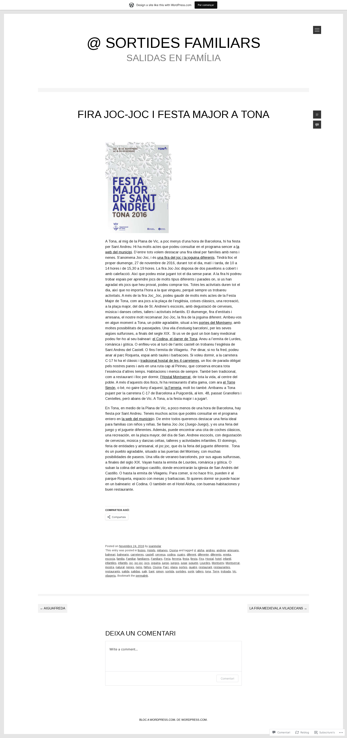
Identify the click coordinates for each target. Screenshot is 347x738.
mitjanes (162, 550)
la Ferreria (173, 388)
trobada (226, 571)
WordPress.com (194, 719)
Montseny (218, 563)
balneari (110, 554)
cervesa (160, 554)
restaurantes (222, 567)
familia (121, 558)
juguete (193, 563)
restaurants (112, 571)
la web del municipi (137, 419)
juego (165, 563)
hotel (218, 558)
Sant (151, 571)
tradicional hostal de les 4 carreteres (169, 361)
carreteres (137, 554)
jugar (184, 563)
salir (144, 571)
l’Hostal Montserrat (175, 377)
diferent (191, 554)
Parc (166, 567)
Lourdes (205, 563)
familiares (143, 558)
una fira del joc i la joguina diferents (185, 258)
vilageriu (110, 575)
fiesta (194, 558)
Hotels (151, 550)
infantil (227, 558)
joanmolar (155, 546)
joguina (155, 563)
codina (171, 554)
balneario (123, 554)
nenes (130, 567)
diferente (203, 554)
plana (174, 567)
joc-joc (139, 563)
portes (183, 567)
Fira (201, 558)
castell (149, 554)
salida (125, 571)
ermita (227, 554)
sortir (191, 571)
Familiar (131, 558)
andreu (210, 550)
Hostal (209, 558)
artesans (233, 550)
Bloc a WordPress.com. (157, 719)
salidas (135, 571)
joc (131, 563)
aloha (200, 550)
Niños (147, 567)
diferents (215, 554)
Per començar (206, 4)
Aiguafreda (52, 608)
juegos (175, 563)
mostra (109, 567)
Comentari (227, 678)
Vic (234, 571)
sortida (169, 571)
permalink (142, 575)
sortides (181, 571)
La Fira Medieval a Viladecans (278, 608)
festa (186, 558)
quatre (193, 567)
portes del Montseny (215, 323)
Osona (173, 550)
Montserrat (233, 563)
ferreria (176, 558)
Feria (167, 558)
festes (142, 550)
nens (139, 567)
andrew (221, 550)
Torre (215, 571)
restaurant (205, 567)
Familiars (156, 558)
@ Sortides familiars (173, 43)
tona (208, 571)
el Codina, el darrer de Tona (174, 339)
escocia (110, 558)
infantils (123, 563)
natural (120, 567)
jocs (147, 563)
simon (160, 571)
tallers (200, 571)
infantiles (110, 563)
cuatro (181, 554)
